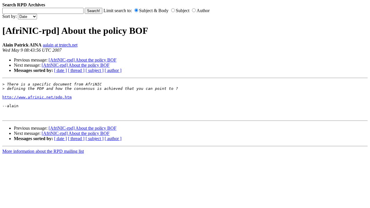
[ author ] (113, 70)
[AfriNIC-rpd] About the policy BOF (82, 59)
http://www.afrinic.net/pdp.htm (37, 97)
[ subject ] (94, 70)
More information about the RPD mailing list (43, 151)
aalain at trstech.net (60, 44)
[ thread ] (76, 70)
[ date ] (60, 70)
